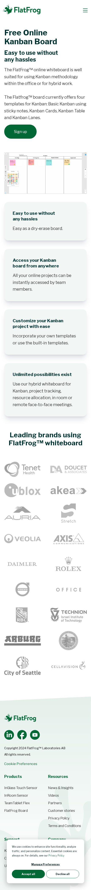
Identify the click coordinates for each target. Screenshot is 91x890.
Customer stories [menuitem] (61, 811)
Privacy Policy (56, 855)
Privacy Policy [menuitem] (58, 818)
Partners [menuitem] (55, 803)
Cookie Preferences (20, 764)
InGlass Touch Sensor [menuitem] (20, 788)
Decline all (63, 874)
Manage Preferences (45, 864)
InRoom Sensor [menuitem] (16, 795)
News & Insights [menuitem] (60, 788)
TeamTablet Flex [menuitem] (17, 803)
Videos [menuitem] (53, 795)
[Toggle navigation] (85, 10)
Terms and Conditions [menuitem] (64, 826)
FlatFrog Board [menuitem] (16, 811)
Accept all (28, 874)
